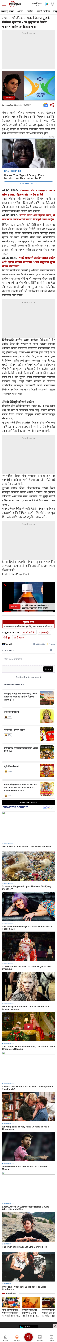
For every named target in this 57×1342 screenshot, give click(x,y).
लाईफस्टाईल (44, 632)
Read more (15, 606)
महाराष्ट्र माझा (7, 11)
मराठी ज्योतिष (43, 11)
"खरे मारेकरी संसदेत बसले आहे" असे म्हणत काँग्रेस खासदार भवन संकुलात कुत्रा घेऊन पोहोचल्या (28, 262)
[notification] (52, 4)
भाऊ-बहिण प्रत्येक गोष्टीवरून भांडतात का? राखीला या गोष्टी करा (11, 1313)
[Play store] (47, 4)
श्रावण (20, 11)
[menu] (4, 4)
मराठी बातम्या (19, 637)
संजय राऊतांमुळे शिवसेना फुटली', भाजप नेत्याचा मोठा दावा (28, 626)
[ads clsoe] (55, 1326)
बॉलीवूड (6, 637)
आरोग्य (30, 11)
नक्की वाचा (11, 1293)
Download (9, 97)
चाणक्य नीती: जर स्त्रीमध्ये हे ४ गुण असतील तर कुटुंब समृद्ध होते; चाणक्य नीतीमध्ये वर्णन (30, 1313)
